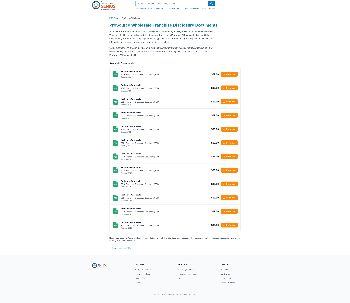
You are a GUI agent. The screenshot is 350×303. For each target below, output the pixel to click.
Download (231, 74)
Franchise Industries (143, 274)
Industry (159, 8)
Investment (174, 8)
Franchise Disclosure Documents (200, 8)
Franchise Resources (187, 274)
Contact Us (225, 274)
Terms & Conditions (229, 283)
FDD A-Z (138, 283)
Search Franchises (143, 8)
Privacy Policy (227, 278)
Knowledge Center (186, 269)
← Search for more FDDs (120, 248)
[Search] (211, 3)
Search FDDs (140, 278)
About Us (225, 269)
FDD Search (114, 18)
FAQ (180, 278)
